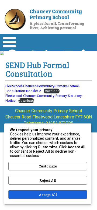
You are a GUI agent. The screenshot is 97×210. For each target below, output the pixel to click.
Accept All (48, 194)
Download (52, 91)
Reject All (47, 180)
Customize (48, 166)
